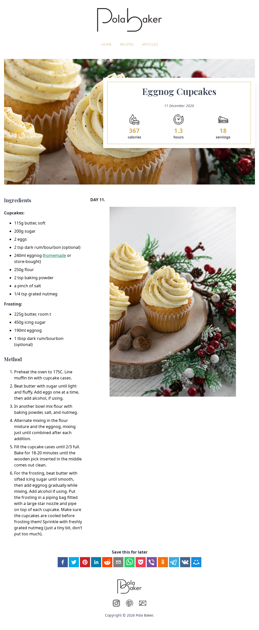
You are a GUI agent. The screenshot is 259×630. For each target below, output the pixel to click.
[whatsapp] (129, 562)
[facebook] (63, 562)
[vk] (185, 562)
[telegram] (174, 562)
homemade (55, 255)
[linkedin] (96, 562)
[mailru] (196, 562)
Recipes (127, 44)
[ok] (163, 562)
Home (106, 44)
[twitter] (74, 562)
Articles (150, 44)
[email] (118, 562)
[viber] (152, 562)
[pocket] (141, 562)
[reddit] (107, 562)
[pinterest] (85, 562)
